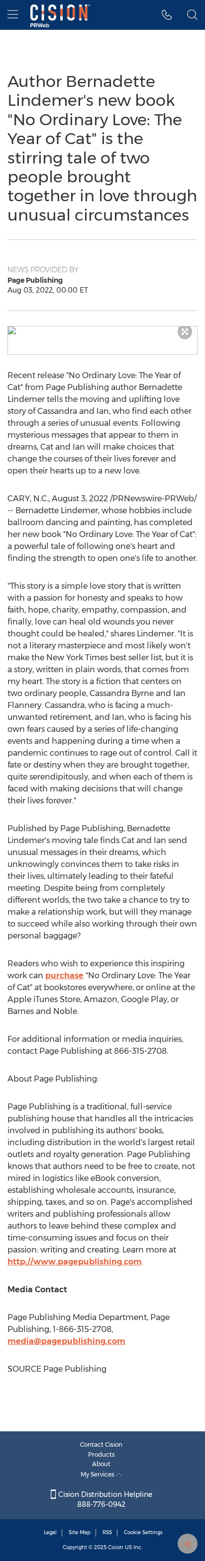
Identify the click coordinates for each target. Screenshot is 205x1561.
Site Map (80, 1532)
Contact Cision (101, 1444)
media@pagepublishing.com (66, 1341)
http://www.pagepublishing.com (74, 1261)
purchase (64, 975)
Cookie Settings (143, 1532)
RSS (107, 1532)
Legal (50, 1532)
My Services (98, 1474)
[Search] (192, 15)
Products (101, 1454)
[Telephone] (167, 15)
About (101, 1464)
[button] (102, 330)
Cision (115, 1547)
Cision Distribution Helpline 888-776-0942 (104, 1499)
